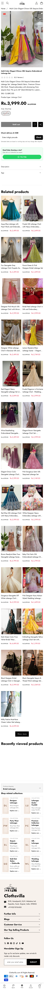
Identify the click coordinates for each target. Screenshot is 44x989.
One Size (7, 113)
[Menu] (2, 3)
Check (38, 137)
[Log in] (36, 3)
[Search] (7, 3)
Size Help (23, 157)
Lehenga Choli (16, 97)
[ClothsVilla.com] (21, 3)
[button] (41, 3)
